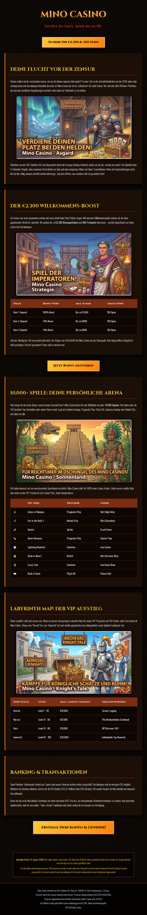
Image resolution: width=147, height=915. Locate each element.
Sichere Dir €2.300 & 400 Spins (73, 42)
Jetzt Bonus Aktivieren (73, 366)
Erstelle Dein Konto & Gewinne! (73, 827)
